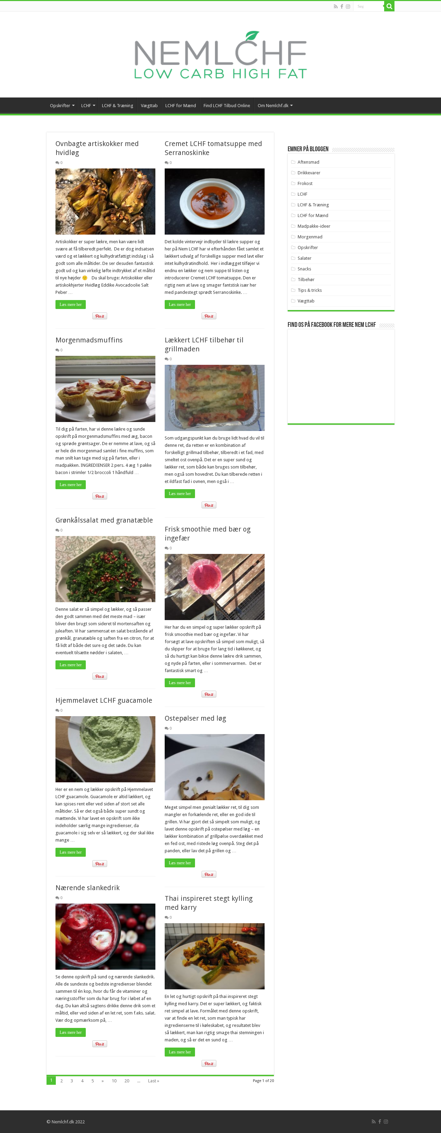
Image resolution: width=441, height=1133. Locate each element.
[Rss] (335, 6)
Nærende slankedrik (87, 888)
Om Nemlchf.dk (273, 105)
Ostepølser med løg (195, 718)
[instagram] (348, 6)
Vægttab (149, 105)
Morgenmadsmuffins (89, 340)
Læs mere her (71, 304)
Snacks (304, 268)
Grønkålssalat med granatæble (104, 520)
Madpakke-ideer (314, 226)
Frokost (305, 183)
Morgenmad (310, 236)
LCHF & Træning (117, 105)
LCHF (86, 105)
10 (114, 1080)
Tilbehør (306, 279)
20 (126, 1080)
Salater (304, 258)
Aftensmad (308, 162)
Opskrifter (60, 105)
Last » (153, 1080)
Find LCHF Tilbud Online (227, 105)
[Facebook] (342, 6)
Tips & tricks (310, 290)
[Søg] (389, 6)
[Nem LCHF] (220, 54)
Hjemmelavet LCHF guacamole (103, 700)
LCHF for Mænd (180, 105)
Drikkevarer (309, 172)
